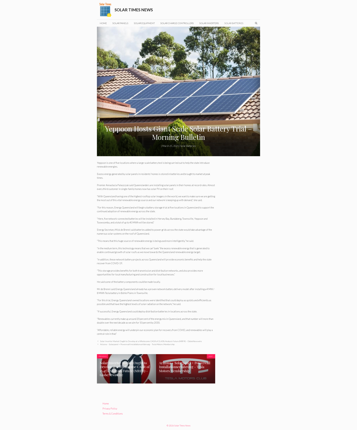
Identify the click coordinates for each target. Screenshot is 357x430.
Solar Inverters (209, 23)
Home (103, 23)
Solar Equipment (144, 23)
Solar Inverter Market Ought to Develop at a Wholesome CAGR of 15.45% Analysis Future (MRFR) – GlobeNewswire (151, 341)
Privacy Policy (109, 408)
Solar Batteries (233, 23)
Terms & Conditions (112, 413)
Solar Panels (120, 23)
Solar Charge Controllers (177, 23)
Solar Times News (134, 9)
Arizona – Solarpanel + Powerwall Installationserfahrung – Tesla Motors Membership (137, 344)
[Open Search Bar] (256, 23)
